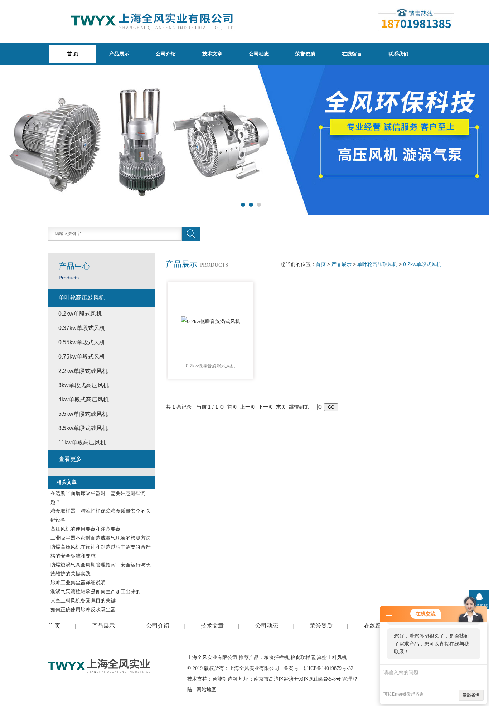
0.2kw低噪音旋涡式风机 (210, 366)
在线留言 (352, 54)
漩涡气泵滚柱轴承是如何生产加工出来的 (95, 591)
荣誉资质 (305, 54)
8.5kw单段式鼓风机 (83, 428)
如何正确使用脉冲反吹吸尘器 (83, 609)
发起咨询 (471, 694)
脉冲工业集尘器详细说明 (78, 582)
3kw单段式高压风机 (83, 385)
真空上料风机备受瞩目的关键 (83, 600)
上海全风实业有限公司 (212, 657)
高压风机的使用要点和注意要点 (85, 529)
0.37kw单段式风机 (81, 328)
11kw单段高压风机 (82, 442)
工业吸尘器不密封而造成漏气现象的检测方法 (100, 538)
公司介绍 (166, 54)
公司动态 (259, 54)
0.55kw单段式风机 (81, 342)
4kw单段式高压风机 (83, 399)
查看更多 (70, 459)
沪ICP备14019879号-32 (328, 668)
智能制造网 (224, 679)
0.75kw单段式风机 (81, 357)
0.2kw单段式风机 (422, 264)
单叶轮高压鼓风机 (377, 264)
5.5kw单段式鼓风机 (83, 414)
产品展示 (119, 54)
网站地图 (207, 689)
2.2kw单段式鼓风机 (83, 371)
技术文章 (212, 54)
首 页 (54, 626)
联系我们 (398, 54)
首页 (321, 264)
